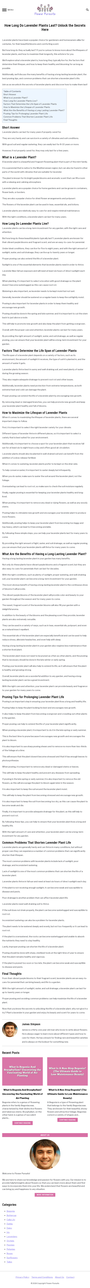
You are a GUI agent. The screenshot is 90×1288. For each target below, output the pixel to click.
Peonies (10, 1245)
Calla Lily (11, 1219)
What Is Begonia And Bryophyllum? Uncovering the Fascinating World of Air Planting (22, 1094)
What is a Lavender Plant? (15, 97)
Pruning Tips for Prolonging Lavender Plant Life (25, 113)
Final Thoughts (10, 120)
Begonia (11, 1211)
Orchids (10, 1240)
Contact (70, 1277)
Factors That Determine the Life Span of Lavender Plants (30, 104)
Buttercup (11, 1215)
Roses (10, 1253)
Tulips (9, 1262)
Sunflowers (12, 1257)
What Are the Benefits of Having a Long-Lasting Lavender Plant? (33, 110)
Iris (8, 1232)
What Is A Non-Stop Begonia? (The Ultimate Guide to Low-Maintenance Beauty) (67, 1094)
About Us (59, 1277)
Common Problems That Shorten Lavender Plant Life (28, 117)
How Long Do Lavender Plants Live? (20, 101)
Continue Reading (22, 1123)
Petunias (11, 1249)
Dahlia (10, 1223)
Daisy (9, 1228)
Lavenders (12, 1236)
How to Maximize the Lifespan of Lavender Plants (26, 107)
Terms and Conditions (42, 1277)
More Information (45, 1195)
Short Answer (9, 94)
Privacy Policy (22, 1277)
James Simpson (31, 1024)
